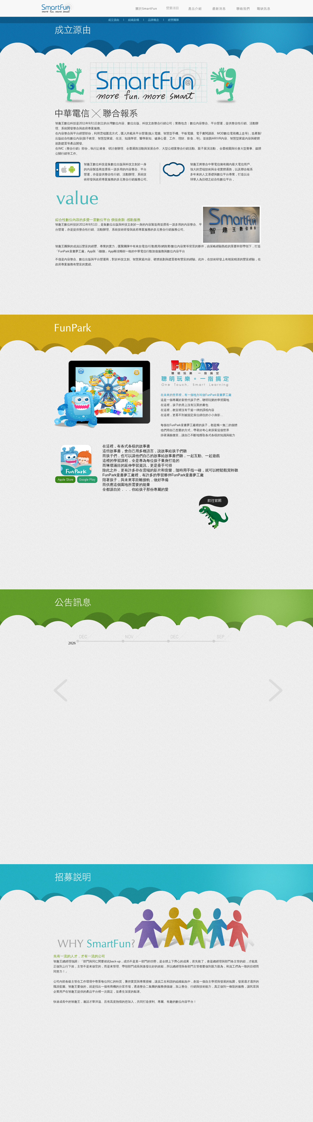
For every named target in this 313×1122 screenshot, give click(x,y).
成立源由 (113, 20)
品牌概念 (153, 20)
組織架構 (133, 20)
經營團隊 (173, 20)
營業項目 (172, 8)
